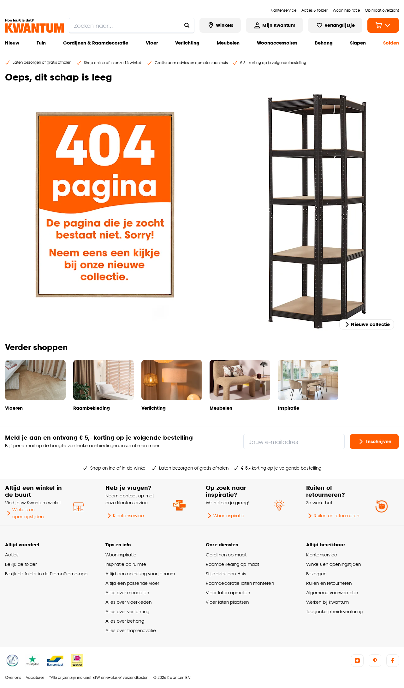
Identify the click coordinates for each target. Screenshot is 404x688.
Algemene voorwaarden (332, 592)
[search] (131, 25)
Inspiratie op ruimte (125, 564)
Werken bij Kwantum (327, 602)
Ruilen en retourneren (336, 515)
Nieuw (12, 42)
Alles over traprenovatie (130, 630)
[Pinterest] (375, 660)
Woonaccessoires (277, 42)
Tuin (41, 42)
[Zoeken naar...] (187, 25)
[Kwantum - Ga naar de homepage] (34, 26)
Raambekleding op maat (232, 564)
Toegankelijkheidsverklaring (334, 611)
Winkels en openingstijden (28, 513)
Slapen (358, 42)
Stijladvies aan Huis (226, 573)
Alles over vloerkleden (128, 602)
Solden (391, 42)
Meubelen (228, 42)
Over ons (13, 677)
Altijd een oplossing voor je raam (140, 573)
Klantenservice (128, 515)
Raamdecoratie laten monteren (240, 583)
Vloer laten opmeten (228, 592)
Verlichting (187, 42)
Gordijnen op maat (226, 554)
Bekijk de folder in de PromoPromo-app (46, 573)
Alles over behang (124, 621)
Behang (324, 42)
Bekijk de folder (21, 564)
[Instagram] (357, 660)
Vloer (152, 42)
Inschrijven (378, 441)
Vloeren (14, 408)
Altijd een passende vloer (132, 583)
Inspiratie (288, 408)
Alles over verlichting (127, 611)
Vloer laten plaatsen (227, 602)
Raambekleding (91, 408)
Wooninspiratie (228, 515)
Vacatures (35, 677)
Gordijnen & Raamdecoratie (95, 42)
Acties (12, 554)
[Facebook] (392, 660)
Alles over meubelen (127, 592)
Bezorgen (316, 573)
